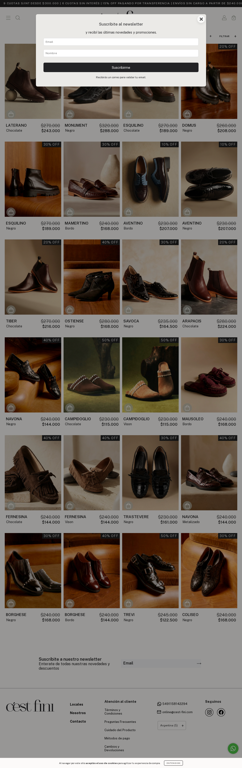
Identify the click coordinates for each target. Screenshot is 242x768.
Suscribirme (121, 67)
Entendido (173, 763)
